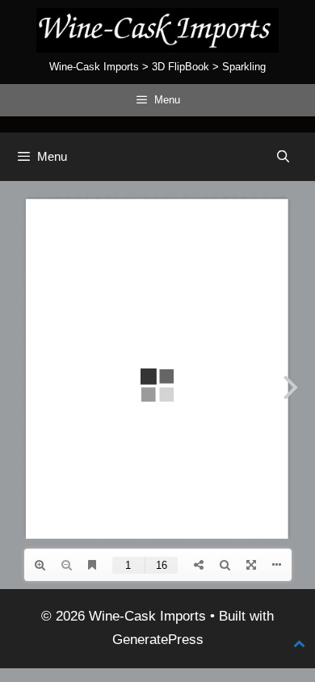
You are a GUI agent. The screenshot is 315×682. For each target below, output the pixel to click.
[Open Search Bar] (283, 157)
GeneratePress (158, 639)
